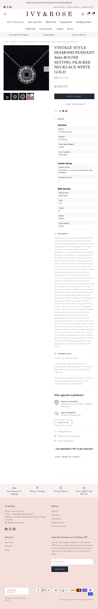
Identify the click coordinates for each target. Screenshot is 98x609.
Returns (55, 511)
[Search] (5, 14)
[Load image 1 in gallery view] (26, 67)
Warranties (56, 519)
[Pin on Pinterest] (66, 111)
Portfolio (9, 546)
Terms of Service (58, 526)
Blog (7, 550)
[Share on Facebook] (63, 111)
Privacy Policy (57, 522)
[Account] (82, 14)
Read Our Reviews (73, 7)
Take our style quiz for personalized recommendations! (49, 2)
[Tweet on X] (60, 111)
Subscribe (59, 569)
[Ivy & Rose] (49, 14)
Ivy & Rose (13, 598)
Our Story (9, 542)
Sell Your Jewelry (59, 7)
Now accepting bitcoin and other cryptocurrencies (76, 599)
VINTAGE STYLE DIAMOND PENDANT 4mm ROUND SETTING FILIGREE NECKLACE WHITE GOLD (44, 42)
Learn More (63, 423)
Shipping (55, 515)
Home (6, 42)
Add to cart (74, 96)
